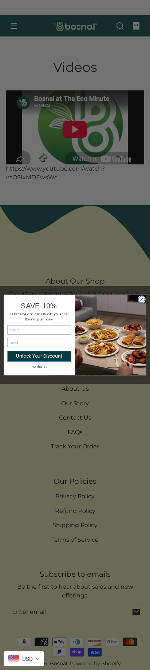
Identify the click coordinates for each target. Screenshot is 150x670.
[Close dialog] (141, 299)
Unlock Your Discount (39, 356)
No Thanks (39, 367)
